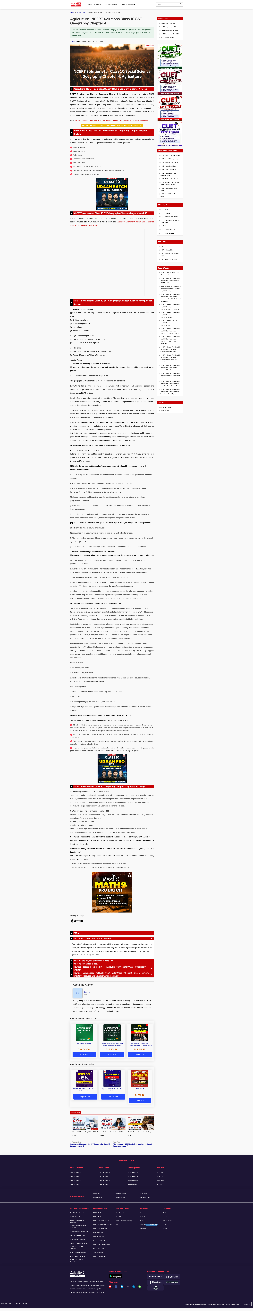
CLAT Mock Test (98, 1236)
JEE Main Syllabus (166, 411)
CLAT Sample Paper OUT (168, 27)
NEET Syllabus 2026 (166, 250)
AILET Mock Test (98, 1248)
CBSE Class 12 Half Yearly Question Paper (168, 174)
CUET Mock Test (98, 1217)
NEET (162, 246)
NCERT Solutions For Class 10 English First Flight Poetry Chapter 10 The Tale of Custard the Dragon (170, 298)
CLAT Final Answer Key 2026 (169, 34)
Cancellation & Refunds (216, 1304)
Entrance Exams (110, 4)
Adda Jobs (96, 1193)
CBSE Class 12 (133, 1172)
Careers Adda (121, 1197)
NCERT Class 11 (75, 1176)
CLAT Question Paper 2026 (169, 30)
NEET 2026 (161, 1172)
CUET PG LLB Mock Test (101, 1244)
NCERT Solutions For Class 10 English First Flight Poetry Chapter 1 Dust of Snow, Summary (170, 340)
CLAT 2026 (160, 1176)
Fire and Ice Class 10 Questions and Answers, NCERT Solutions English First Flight (170, 289)
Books (165, 1228)
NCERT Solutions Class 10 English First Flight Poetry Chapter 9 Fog (168, 323)
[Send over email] (81, 921)
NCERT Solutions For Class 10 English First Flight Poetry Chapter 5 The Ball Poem (170, 349)
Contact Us (143, 1217)
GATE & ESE (120, 1213)
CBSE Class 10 (133, 1180)
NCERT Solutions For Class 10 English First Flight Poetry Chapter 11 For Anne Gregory (170, 331)
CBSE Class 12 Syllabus (168, 169)
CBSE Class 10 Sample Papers (170, 155)
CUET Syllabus (165, 213)
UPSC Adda (143, 1193)
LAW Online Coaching (77, 1235)
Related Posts (75, 1112)
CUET (118, 1224)
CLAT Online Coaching (77, 1239)
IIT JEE (118, 1217)
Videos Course (167, 1221)
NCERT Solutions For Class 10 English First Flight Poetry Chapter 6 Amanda (170, 315)
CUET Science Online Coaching (77, 1221)
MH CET (160, 1184)
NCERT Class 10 (75, 1180)
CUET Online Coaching (77, 1217)
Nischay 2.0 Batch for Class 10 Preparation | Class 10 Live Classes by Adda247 (112, 125)
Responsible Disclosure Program (195, 1304)
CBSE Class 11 (133, 1176)
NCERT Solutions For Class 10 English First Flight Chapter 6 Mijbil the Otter (170, 281)
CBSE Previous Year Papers (169, 162)
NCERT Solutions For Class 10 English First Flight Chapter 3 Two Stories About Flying (170, 392)
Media (142, 1221)
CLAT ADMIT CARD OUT (168, 23)
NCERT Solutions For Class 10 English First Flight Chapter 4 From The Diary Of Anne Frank (170, 384)
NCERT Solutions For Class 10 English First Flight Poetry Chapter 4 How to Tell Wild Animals (170, 358)
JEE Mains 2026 (165, 407)
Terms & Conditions (232, 1304)
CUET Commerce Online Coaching (78, 1226)
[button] (112, 811)
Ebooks (165, 1224)
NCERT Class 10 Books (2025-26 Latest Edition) (170, 274)
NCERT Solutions (94, 4)
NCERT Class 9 (75, 1184)
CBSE (122, 4)
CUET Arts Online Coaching (79, 1231)
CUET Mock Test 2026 (167, 233)
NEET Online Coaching (77, 1213)
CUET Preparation (166, 226)
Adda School (97, 1197)
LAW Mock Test (98, 1232)
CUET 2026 (164, 209)
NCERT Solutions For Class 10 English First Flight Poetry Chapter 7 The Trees (170, 368)
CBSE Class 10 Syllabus (168, 166)
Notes (130, 4)
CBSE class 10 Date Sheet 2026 (168, 189)
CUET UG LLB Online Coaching (77, 1261)
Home (72, 12)
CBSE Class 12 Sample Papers (170, 159)
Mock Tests (166, 1213)
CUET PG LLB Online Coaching (77, 1247)
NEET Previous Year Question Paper (169, 255)
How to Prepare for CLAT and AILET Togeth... (111, 1133)
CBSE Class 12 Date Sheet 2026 (168, 195)
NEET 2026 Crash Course (168, 259)
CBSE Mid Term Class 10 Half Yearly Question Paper (169, 183)
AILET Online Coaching (78, 1252)
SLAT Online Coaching (77, 1256)
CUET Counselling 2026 (168, 229)
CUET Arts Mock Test (100, 1228)
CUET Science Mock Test (101, 1221)
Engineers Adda (145, 1197)
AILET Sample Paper (167, 37)
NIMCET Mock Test (99, 1256)
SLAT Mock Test (98, 1252)
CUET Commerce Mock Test (102, 1224)
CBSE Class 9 (132, 1184)
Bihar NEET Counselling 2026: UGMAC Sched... (85, 1133)
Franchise (143, 1228)
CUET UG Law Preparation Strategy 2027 (139, 1133)
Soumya (74, 41)
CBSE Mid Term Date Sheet (169, 179)
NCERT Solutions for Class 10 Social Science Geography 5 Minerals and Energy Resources (111, 120)
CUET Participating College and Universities (170, 221)
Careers (148, 1224)
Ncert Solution (82, 12)
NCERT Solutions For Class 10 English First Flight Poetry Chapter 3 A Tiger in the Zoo (170, 307)
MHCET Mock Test (99, 1240)
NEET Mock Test (98, 1213)
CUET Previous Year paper (168, 216)
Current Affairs (121, 1193)
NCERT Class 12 (75, 1172)
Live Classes (167, 1217)
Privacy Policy (245, 1304)
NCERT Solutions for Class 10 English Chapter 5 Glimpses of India (170, 376)
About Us (143, 1213)
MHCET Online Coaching (78, 1243)
